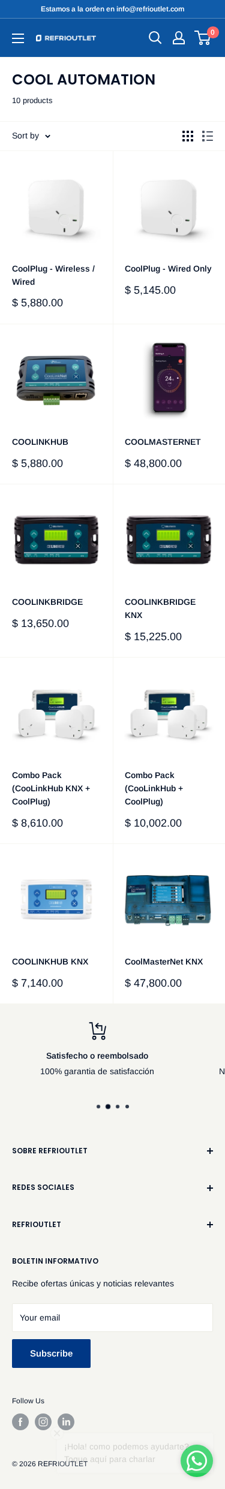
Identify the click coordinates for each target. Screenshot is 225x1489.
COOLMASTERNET (163, 442)
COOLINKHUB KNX (50, 961)
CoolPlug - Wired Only (168, 268)
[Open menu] (18, 38)
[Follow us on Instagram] (43, 1421)
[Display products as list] (207, 136)
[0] (203, 38)
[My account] (179, 37)
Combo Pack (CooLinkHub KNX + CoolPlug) (51, 788)
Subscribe (51, 1353)
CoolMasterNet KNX (164, 961)
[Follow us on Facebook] (20, 1421)
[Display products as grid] (187, 136)
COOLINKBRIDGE (47, 602)
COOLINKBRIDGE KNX (160, 608)
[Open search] (155, 37)
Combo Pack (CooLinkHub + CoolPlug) (154, 788)
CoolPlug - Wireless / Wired (53, 275)
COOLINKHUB (40, 442)
